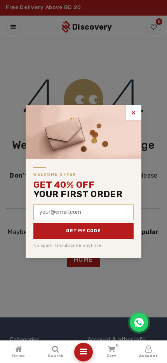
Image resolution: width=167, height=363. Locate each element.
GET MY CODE (83, 230)
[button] (139, 322)
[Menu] (83, 352)
